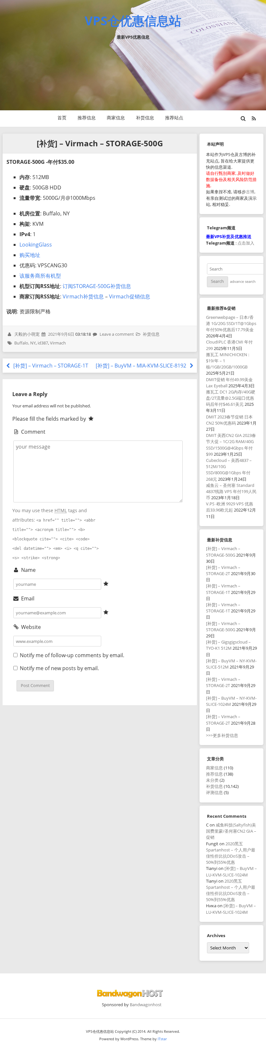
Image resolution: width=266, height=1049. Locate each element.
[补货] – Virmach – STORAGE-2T (223, 570)
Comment (32, 431)
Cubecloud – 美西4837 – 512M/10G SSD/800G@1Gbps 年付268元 (229, 469)
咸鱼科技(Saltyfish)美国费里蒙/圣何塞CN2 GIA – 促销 (231, 831)
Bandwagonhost (146, 1004)
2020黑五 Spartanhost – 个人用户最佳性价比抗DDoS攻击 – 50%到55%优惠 (230, 853)
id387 (43, 343)
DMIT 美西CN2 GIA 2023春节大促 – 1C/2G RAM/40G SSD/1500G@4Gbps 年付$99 (231, 444)
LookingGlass (35, 244)
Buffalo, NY (25, 343)
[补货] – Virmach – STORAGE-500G (223, 552)
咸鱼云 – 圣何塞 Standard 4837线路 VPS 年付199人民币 (231, 491)
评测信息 (214, 792)
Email (27, 598)
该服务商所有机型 (40, 275)
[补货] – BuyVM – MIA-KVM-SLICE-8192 (141, 365)
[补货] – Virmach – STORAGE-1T (50, 365)
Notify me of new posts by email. (59, 668)
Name (27, 569)
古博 (250, 192)
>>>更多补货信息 (222, 735)
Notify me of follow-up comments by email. (72, 655)
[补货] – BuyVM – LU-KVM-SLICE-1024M (231, 871)
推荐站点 (174, 118)
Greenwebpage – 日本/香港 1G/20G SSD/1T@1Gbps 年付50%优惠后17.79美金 (231, 323)
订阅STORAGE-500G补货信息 (97, 286)
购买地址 (29, 255)
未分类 (212, 780)
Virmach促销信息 (129, 296)
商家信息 (116, 118)
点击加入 (245, 243)
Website (30, 627)
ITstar (162, 1038)
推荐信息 (87, 118)
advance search (243, 281)
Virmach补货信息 (83, 296)
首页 (61, 118)
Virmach (58, 343)
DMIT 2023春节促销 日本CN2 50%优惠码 (229, 420)
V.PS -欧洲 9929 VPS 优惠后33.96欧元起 (229, 507)
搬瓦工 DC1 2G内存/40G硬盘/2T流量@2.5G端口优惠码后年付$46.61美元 (230, 398)
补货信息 (145, 118)
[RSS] (253, 118)
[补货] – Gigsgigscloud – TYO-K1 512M (228, 645)
